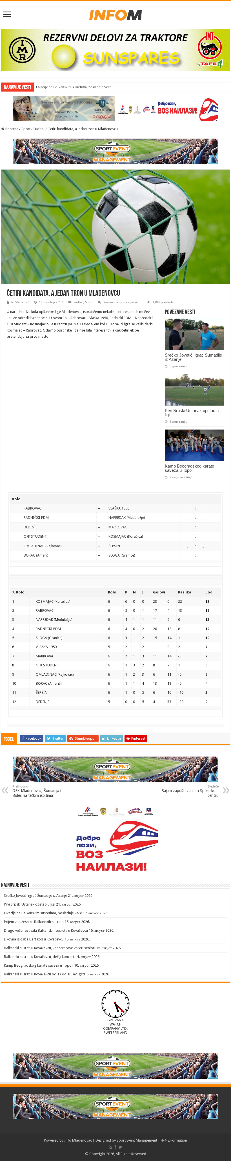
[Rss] (110, 1147)
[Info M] (115, 14)
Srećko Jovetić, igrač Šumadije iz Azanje (193, 357)
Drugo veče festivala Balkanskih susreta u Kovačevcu (46, 930)
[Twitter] (120, 1147)
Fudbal (39, 129)
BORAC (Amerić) (37, 555)
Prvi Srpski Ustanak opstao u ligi (192, 412)
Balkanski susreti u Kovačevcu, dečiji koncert (39, 957)
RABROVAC (32, 508)
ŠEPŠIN (114, 546)
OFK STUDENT (35, 536)
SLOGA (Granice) (121, 555)
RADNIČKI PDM (36, 517)
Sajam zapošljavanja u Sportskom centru (190, 791)
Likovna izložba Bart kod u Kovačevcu (34, 939)
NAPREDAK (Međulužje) (126, 517)
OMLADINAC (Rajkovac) (43, 546)
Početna (11, 129)
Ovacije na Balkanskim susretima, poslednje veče (73, 87)
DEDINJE (30, 527)
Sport (25, 129)
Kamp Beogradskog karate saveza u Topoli (189, 468)
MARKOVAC (117, 527)
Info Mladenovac (78, 1140)
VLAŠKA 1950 (118, 508)
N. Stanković (20, 302)
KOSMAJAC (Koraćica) (125, 536)
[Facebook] (115, 1147)
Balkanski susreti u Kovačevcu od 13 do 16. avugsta (45, 974)
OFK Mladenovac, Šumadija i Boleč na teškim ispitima (36, 791)
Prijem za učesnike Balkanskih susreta (34, 922)
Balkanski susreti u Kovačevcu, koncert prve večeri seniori (49, 948)
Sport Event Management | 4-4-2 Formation (152, 1140)
